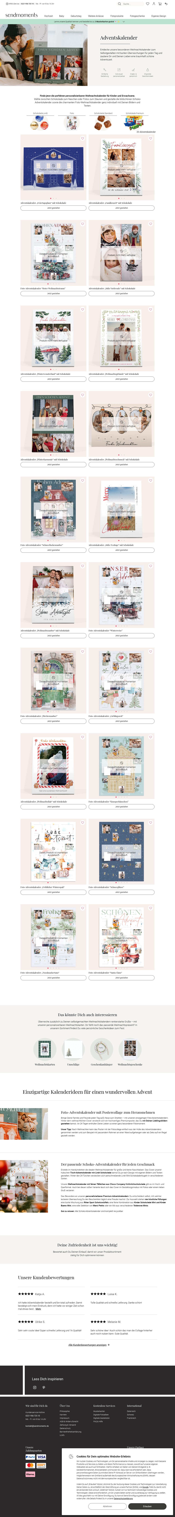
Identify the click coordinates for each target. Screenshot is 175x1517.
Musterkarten (99, 1411)
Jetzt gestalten (53, 208)
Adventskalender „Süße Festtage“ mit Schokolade (111, 545)
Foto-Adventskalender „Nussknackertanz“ (40, 972)
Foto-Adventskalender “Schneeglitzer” (106, 887)
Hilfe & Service (14, 4)
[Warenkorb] (160, 4)
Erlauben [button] (147, 1506)
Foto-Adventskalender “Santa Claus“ (105, 972)
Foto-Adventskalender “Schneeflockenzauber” (42, 545)
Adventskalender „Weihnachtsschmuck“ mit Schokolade (114, 459)
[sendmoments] (21, 14)
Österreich (131, 1411)
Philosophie (65, 1411)
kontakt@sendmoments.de (37, 1426)
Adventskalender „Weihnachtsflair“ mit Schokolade (44, 801)
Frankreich (131, 1418)
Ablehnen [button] (107, 1506)
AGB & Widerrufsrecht (69, 1421)
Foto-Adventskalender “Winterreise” (105, 630)
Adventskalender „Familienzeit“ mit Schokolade (110, 203)
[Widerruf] (166, 4)
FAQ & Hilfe (98, 1421)
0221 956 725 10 (27, 4)
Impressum (64, 1418)
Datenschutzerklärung (123, 1498)
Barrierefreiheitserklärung (70, 1431)
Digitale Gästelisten (101, 1418)
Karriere (63, 1414)
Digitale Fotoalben (101, 1414)
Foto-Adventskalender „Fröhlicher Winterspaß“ (43, 887)
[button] (154, 4)
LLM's (62, 1435)
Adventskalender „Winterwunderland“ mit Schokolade (45, 374)
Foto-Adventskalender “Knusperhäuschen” (108, 801)
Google (145, 1487)
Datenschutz (65, 1428)
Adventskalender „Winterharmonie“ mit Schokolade (44, 459)
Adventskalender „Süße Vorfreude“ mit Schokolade (112, 288)
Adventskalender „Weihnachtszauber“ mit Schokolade (45, 630)
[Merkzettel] (148, 4)
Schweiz (130, 1414)
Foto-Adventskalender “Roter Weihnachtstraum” (43, 288)
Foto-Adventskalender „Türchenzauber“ (39, 716)
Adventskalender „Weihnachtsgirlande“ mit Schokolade (114, 374)
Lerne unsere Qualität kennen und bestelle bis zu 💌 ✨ (87, 21)
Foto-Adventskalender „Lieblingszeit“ (106, 716)
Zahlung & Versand (68, 1425)
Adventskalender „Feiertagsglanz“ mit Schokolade (43, 203)
